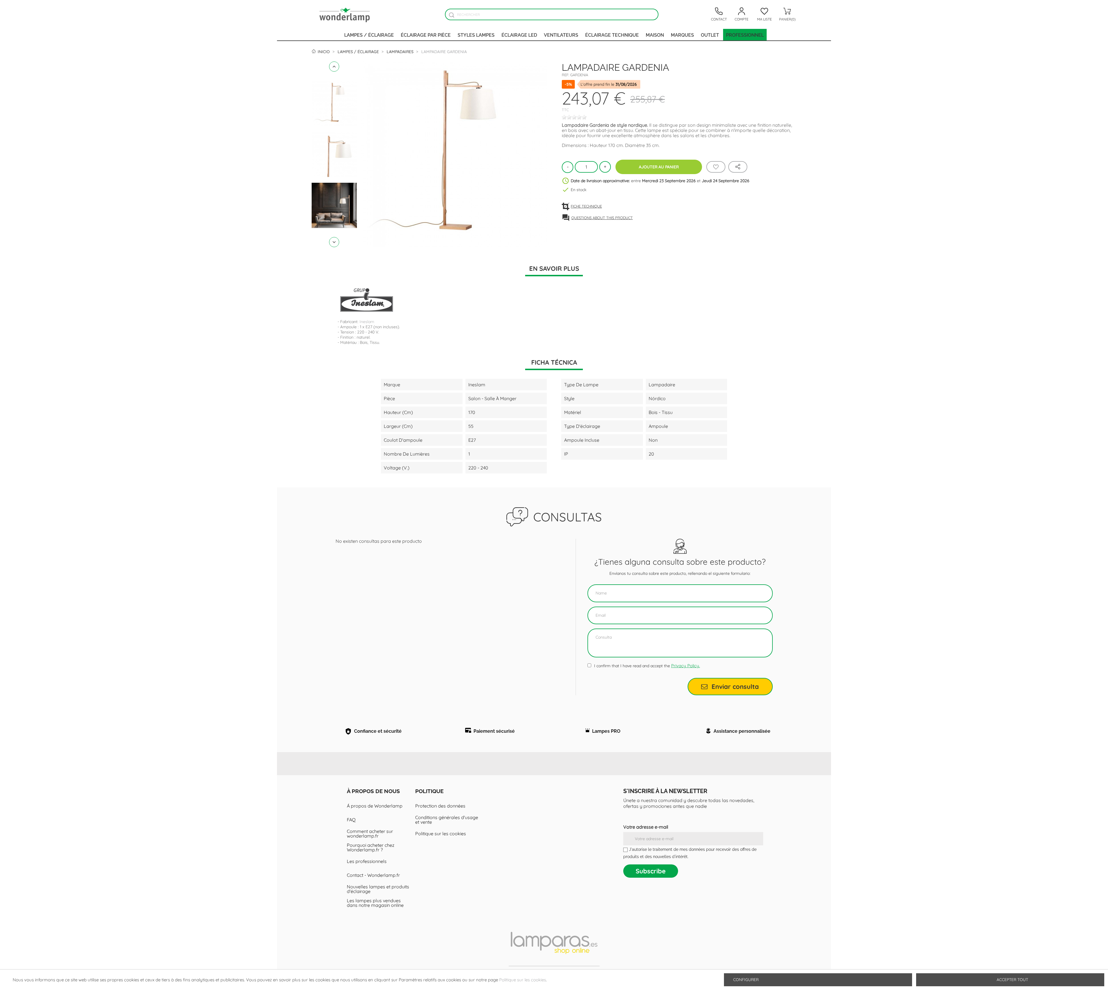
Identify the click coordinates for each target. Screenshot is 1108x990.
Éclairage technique (612, 34)
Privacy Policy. (685, 665)
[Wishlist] (716, 167)
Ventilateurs (561, 34)
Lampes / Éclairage (369, 34)
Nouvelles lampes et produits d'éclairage (378, 889)
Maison (655, 34)
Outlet (710, 34)
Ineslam (367, 321)
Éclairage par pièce (426, 34)
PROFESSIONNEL (745, 34)
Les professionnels (367, 861)
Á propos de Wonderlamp (375, 806)
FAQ (351, 820)
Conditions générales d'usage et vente (446, 819)
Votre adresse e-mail (645, 827)
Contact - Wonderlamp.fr (373, 875)
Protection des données (440, 806)
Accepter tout (1012, 979)
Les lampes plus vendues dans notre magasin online (375, 903)
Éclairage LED (519, 34)
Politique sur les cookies (440, 833)
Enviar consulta (735, 687)
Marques (682, 34)
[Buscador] (451, 14)
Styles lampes (476, 34)
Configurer (745, 979)
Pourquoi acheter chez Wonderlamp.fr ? (370, 847)
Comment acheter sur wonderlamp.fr (370, 833)
